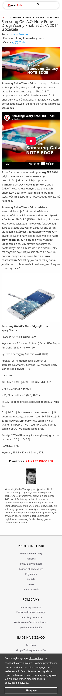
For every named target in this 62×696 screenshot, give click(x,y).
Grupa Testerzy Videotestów (31, 650)
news (5, 17)
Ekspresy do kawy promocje (31, 612)
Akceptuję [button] (31, 690)
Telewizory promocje (31, 606)
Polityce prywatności (45, 663)
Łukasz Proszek (19, 34)
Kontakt (31, 579)
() (16, 42)
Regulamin (31, 574)
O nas (31, 584)
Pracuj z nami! (31, 589)
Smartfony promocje (31, 617)
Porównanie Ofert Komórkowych (31, 622)
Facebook (31, 645)
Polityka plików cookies (31, 568)
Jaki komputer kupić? (31, 627)
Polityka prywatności (31, 563)
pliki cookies (36, 658)
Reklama (31, 558)
